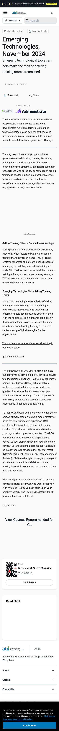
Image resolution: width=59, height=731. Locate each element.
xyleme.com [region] (8, 505)
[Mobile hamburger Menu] (5, 12)
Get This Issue (29, 582)
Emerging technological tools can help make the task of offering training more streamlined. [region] (26, 66)
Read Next (13, 601)
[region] (29, 345)
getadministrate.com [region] (13, 356)
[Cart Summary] (53, 12)
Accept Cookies (29, 725)
